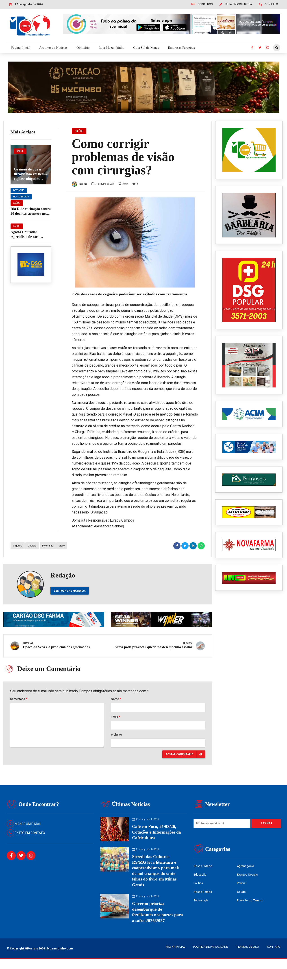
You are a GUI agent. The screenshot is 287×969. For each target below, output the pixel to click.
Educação (200, 874)
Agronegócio (245, 866)
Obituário (83, 47)
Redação (82, 183)
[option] (135, 242)
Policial (241, 883)
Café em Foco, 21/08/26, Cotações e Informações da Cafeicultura (156, 832)
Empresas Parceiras (181, 47)
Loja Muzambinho (111, 47)
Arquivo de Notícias (53, 47)
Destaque (18, 190)
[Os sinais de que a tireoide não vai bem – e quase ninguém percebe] (31, 165)
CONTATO (273, 946)
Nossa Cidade (203, 866)
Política (198, 883)
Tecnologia (201, 900)
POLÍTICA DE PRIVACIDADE (210, 946)
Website (116, 734)
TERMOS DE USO (247, 946)
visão (62, 545)
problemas (47, 545)
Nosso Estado (21, 196)
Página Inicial (20, 47)
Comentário (18, 699)
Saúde (20, 151)
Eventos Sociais (247, 874)
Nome (116, 699)
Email (115, 717)
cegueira (17, 545)
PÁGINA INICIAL (175, 946)
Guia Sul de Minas (146, 47)
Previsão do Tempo (249, 900)
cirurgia (32, 545)
